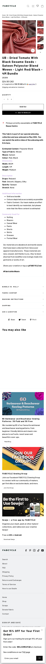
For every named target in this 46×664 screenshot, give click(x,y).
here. (8, 143)
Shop (4, 601)
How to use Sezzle (9, 588)
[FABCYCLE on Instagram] (34, 550)
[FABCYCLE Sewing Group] (23, 458)
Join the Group (9, 488)
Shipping (5, 87)
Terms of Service (9, 584)
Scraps (5, 605)
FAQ (3, 568)
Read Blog (7, 441)
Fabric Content (9, 293)
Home (4, 15)
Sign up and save (11, 623)
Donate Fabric (8, 609)
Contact (5, 614)
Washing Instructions (13, 299)
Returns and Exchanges (12, 580)
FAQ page (26, 652)
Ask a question (9, 312)
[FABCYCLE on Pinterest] (30, 550)
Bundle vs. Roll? (10, 287)
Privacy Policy (8, 576)
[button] (23, 84)
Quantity (6, 95)
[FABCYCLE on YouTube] (42, 550)
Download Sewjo (9, 539)
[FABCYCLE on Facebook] (26, 550)
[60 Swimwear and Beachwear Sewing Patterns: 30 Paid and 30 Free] (23, 403)
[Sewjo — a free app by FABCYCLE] (23, 504)
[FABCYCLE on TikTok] (38, 550)
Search (5, 559)
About (4, 563)
